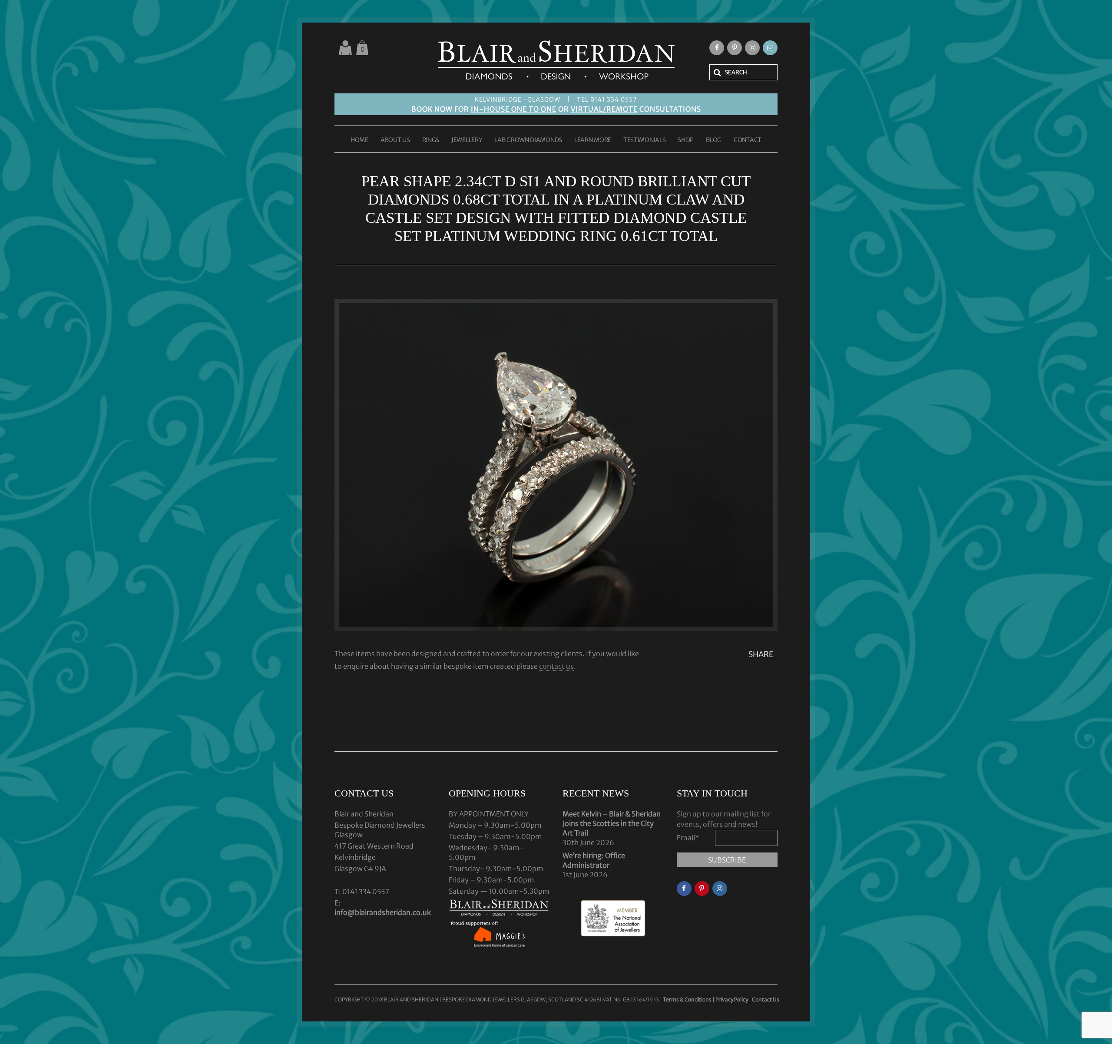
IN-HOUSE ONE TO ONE (513, 109)
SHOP (686, 140)
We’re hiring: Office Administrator (594, 860)
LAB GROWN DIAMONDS (528, 140)
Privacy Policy (731, 999)
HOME (359, 140)
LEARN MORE (592, 140)
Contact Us (765, 999)
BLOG (713, 140)
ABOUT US (395, 140)
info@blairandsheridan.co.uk (382, 912)
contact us (556, 666)
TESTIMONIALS (644, 140)
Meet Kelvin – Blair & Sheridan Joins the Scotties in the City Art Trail (612, 823)
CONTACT (747, 140)
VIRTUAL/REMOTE (604, 109)
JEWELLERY (466, 140)
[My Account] (345, 47)
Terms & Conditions (687, 999)
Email (688, 837)
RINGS (431, 140)
